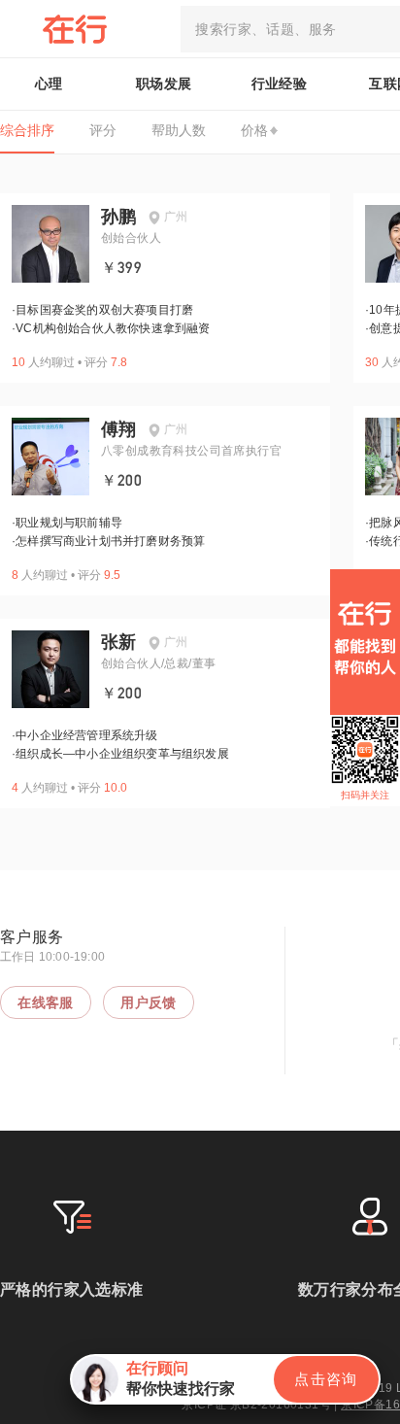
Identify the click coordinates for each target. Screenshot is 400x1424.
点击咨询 (326, 1379)
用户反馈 (148, 1002)
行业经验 (279, 83)
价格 (254, 130)
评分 (103, 130)
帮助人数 (178, 130)
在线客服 (45, 1002)
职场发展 (164, 83)
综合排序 (27, 130)
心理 (49, 83)
